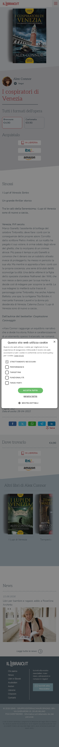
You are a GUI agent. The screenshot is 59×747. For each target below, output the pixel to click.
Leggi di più (19, 355)
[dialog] (29, 373)
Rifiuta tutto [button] (30, 396)
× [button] (54, 342)
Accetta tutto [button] (30, 390)
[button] (29, 403)
